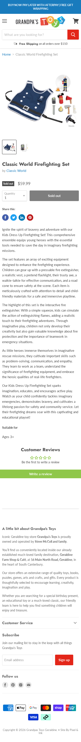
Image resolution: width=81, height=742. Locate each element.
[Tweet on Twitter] (13, 217)
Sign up (64, 660)
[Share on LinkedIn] (22, 217)
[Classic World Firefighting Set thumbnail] (9, 147)
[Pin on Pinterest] (30, 217)
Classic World (16, 171)
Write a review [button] (40, 474)
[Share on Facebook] (5, 217)
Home (6, 54)
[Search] (73, 35)
